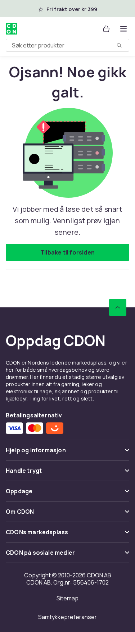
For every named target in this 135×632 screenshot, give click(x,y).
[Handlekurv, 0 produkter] (106, 28)
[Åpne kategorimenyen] (123, 28)
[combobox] (67, 45)
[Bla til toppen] (117, 307)
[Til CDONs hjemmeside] (11, 28)
